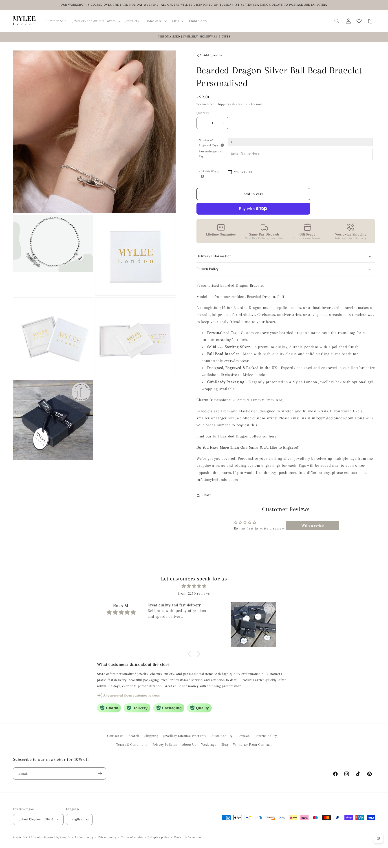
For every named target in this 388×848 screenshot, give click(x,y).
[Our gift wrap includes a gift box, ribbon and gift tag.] (202, 176)
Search (134, 736)
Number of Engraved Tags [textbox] (213, 142)
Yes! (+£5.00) (243, 172)
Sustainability (222, 736)
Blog (224, 744)
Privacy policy (107, 837)
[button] (95, 20)
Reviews (243, 736)
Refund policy (84, 837)
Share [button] (207, 495)
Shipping (223, 104)
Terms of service (132, 837)
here (273, 436)
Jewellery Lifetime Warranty (184, 736)
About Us (189, 744)
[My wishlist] (359, 21)
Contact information (187, 837)
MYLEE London (33, 837)
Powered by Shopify (57, 837)
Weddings (208, 744)
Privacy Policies (164, 744)
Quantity (202, 113)
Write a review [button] (313, 526)
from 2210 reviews (194, 593)
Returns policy (266, 736)
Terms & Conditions (131, 744)
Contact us (115, 736)
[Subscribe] (100, 774)
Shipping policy (158, 837)
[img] (194, 586)
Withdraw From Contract (252, 744)
